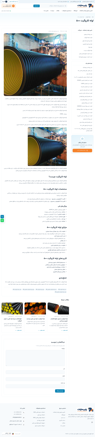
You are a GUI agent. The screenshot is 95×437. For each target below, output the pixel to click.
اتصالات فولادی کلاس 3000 (39, 417)
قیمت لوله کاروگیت (88, 37)
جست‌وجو (37, 6)
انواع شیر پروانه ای (41, 420)
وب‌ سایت (63, 383)
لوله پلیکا (90, 47)
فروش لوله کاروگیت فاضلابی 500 (28, 289)
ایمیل (64, 376)
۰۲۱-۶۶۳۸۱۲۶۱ (18, 412)
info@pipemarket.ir (17, 417)
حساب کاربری (62, 420)
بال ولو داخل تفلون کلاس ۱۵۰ (86, 125)
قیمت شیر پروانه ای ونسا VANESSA (84, 106)
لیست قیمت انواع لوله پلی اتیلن (85, 54)
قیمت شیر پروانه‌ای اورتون (87, 103)
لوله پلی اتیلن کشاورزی (87, 44)
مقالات (57, 11)
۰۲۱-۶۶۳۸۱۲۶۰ (18, 414)
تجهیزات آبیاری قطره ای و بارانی (38, 423)
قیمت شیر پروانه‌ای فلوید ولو (86, 100)
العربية (4, 1)
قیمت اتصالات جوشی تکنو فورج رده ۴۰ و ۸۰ (83, 77)
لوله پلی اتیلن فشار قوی (87, 41)
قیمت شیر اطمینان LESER (86, 83)
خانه (93, 17)
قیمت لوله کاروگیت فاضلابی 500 (60, 292)
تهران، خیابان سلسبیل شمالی (16, 421)
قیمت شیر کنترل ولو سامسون (86, 90)
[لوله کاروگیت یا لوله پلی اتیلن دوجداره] (35, 308)
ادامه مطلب (65, 330)
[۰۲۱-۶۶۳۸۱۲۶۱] (2, 216)
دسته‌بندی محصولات (66, 11)
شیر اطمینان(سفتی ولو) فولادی (85, 96)
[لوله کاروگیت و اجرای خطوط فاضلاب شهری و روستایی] (58, 308)
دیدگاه (63, 348)
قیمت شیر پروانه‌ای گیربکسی (86, 112)
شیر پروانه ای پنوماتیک (87, 67)
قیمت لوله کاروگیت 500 (17, 289)
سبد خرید (63, 417)
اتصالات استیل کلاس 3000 (39, 412)
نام (64, 369)
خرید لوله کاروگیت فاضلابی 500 (51, 289)
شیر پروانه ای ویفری (88, 34)
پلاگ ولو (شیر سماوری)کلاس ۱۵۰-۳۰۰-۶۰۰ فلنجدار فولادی (83, 130)
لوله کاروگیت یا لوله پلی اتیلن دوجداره (36, 319)
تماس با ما (46, 11)
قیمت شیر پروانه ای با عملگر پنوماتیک (84, 109)
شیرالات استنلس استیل (40, 426)
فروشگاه (75, 11)
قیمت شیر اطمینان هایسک (86, 87)
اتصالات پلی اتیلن (41, 415)
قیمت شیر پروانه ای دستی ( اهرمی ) (84, 116)
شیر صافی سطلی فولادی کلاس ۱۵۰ (85, 71)
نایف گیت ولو (89, 74)
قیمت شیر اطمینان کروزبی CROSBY (84, 80)
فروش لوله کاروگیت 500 (40, 289)
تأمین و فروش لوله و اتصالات (86, 11)
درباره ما (52, 11)
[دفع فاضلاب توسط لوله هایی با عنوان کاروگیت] (12, 308)
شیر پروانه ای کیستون (87, 119)
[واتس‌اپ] (92, 422)
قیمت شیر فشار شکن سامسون (85, 93)
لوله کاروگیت (88, 17)
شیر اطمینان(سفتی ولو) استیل (86, 122)
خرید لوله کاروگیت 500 (62, 289)
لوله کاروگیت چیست (88, 50)
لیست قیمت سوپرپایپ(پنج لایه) (85, 57)
